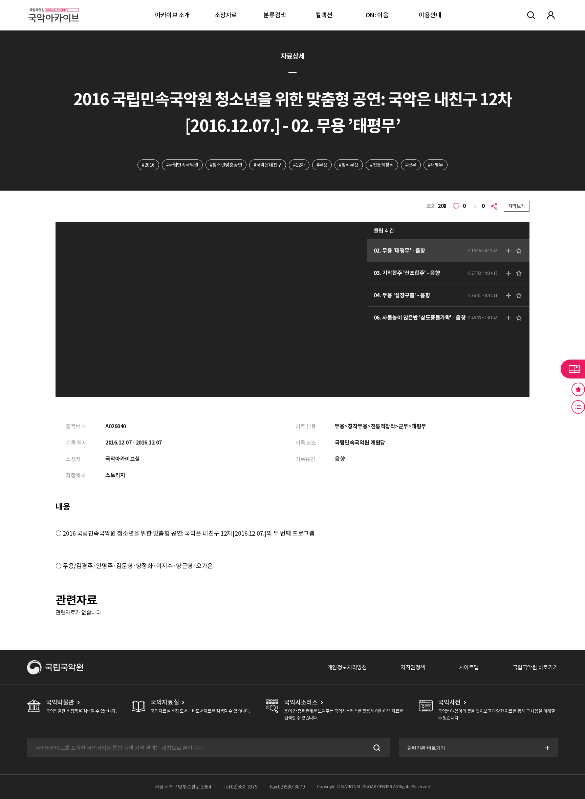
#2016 (148, 165)
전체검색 (531, 15)
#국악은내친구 (268, 165)
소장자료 (226, 15)
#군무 (410, 165)
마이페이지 (551, 15)
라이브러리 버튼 (573, 369)
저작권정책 (412, 667)
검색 (376, 747)
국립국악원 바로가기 (535, 667)
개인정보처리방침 (347, 667)
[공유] (495, 206)
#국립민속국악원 (182, 165)
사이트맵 (469, 667)
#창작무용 (349, 165)
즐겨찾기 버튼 (578, 389)
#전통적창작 (382, 165)
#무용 (322, 165)
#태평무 (435, 165)
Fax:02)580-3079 (287, 787)
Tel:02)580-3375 (240, 787)
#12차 (299, 165)
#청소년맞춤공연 (226, 165)
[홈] (54, 7)
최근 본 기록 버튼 (578, 407)
